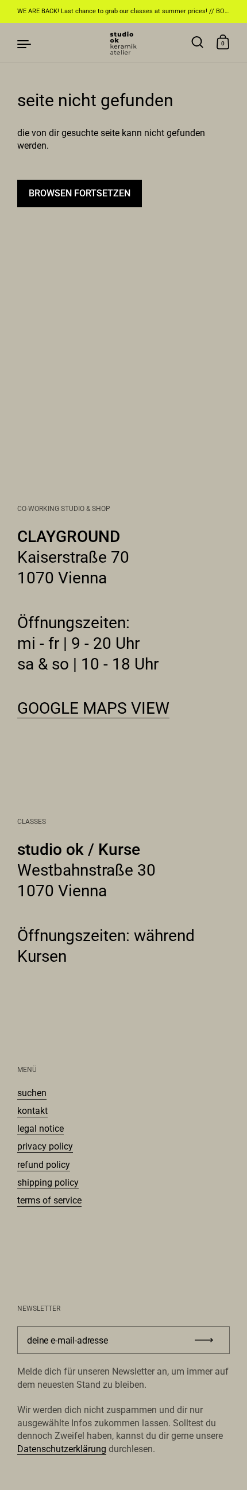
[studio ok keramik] (123, 43)
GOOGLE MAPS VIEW (93, 708)
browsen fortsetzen (79, 193)
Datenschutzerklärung (61, 1448)
